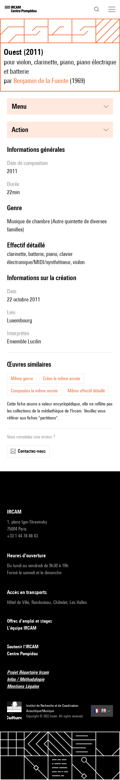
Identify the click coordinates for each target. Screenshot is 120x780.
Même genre (22, 378)
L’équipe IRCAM (21, 628)
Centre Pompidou (22, 653)
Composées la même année (34, 390)
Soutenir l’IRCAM (22, 646)
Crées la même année (61, 378)
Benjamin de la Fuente (40, 81)
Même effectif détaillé (86, 390)
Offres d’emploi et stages (29, 621)
